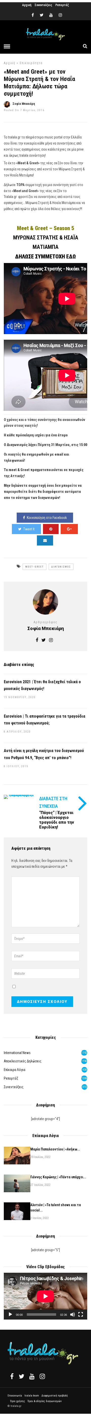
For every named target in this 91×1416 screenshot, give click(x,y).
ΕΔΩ (71, 256)
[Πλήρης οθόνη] (80, 1314)
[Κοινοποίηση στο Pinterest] (51, 529)
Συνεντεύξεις (43, 5)
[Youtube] (51, 15)
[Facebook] (12, 1376)
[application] (45, 1296)
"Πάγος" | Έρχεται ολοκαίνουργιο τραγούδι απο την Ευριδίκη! (56, 820)
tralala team (32, 1395)
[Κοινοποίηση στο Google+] (69, 529)
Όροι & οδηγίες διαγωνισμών (45, 1401)
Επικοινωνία (15, 1395)
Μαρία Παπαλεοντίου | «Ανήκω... (55, 1149)
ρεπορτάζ (11, 1078)
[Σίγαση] (72, 1314)
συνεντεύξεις (14, 1087)
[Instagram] (60, 15)
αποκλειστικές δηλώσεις (22, 1061)
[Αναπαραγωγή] (10, 1314)
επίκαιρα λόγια (14, 1070)
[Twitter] (21, 1376)
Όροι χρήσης (17, 1401)
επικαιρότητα (31, 63)
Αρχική (26, 5)
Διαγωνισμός (61, 566)
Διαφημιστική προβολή (54, 1395)
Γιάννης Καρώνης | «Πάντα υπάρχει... (58, 1177)
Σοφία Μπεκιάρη (24, 104)
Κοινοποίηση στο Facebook (47, 518)
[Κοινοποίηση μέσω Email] (45, 540)
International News (17, 1053)
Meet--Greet (34, 566)
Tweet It (29, 529)
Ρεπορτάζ (62, 5)
